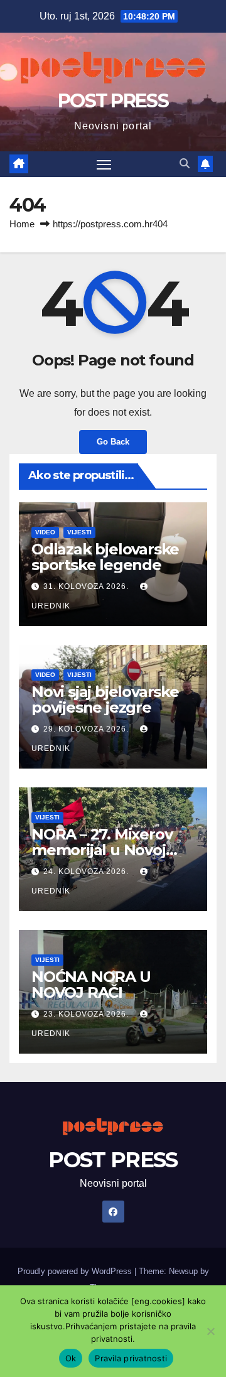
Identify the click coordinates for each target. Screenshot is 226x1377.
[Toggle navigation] (104, 164)
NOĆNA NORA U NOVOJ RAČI (91, 985)
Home (22, 224)
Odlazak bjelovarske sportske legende (105, 557)
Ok (71, 1358)
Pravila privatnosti (131, 1358)
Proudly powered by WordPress (76, 1271)
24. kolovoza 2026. (87, 871)
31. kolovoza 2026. (87, 586)
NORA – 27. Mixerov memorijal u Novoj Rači (101, 850)
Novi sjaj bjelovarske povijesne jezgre (105, 699)
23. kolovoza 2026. (87, 1014)
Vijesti (79, 532)
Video (45, 532)
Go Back (113, 441)
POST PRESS (113, 100)
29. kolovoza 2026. (87, 729)
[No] (210, 1331)
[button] (185, 163)
